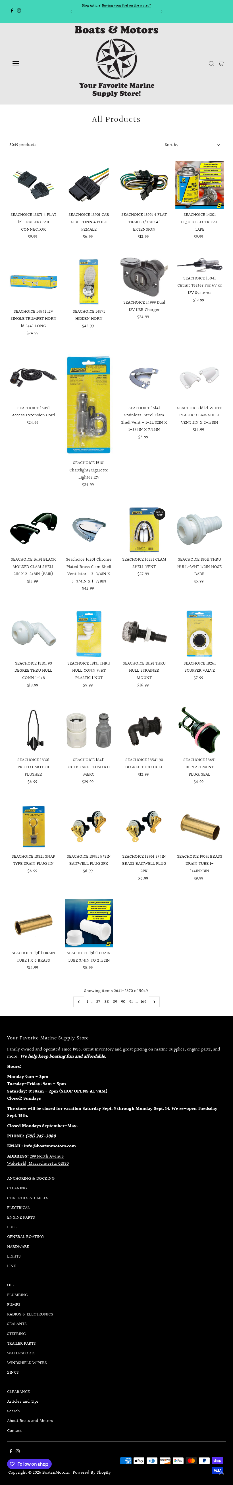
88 (106, 1001)
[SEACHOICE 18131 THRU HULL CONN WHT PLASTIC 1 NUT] (89, 633)
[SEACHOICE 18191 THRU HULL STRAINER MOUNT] (144, 633)
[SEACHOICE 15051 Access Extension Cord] (33, 378)
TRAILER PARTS (21, 1343)
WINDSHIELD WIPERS (27, 1363)
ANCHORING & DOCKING (31, 1178)
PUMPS (13, 1304)
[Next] (161, 11)
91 (131, 1001)
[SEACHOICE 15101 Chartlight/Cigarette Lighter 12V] (89, 405)
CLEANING (17, 1188)
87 (98, 1001)
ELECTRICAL (18, 1208)
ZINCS (13, 1372)
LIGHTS (14, 1256)
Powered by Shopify (92, 1472)
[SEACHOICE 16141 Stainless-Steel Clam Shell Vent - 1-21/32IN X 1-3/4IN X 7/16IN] (144, 378)
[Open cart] (221, 63)
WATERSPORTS (21, 1353)
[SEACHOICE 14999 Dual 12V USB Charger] (144, 277)
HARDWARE (18, 1246)
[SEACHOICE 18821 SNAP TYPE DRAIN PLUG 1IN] (33, 827)
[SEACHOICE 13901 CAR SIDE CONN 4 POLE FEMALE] (89, 185)
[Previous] (71, 11)
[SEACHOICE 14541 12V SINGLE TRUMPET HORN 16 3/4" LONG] (33, 282)
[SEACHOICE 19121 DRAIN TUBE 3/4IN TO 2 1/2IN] (89, 923)
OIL (10, 1285)
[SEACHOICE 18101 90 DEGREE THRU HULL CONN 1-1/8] (33, 633)
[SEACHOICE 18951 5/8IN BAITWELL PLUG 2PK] (89, 827)
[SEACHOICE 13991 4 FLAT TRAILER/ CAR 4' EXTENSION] (144, 185)
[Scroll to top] (221, 1473)
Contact (14, 1430)
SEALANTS (17, 1324)
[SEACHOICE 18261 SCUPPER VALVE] (199, 633)
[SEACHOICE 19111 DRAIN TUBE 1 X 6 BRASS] (33, 923)
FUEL (12, 1227)
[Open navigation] (35, 64)
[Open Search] (211, 63)
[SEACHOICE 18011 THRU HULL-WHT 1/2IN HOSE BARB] (199, 530)
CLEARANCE (18, 1392)
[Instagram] (19, 11)
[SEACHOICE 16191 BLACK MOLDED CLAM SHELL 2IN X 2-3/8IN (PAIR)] (33, 530)
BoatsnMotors (55, 1472)
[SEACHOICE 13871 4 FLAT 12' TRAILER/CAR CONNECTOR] (33, 185)
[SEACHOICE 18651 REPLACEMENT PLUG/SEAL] (199, 730)
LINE (11, 1266)
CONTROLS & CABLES (27, 1198)
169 (143, 1001)
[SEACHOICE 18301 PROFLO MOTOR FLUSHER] (33, 730)
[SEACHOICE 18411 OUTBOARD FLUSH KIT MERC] (89, 730)
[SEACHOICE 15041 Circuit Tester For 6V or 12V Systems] (199, 265)
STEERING (16, 1334)
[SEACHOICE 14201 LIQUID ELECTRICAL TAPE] (199, 185)
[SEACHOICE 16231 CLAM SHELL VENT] (144, 530)
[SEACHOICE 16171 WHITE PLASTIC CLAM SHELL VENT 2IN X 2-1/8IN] (199, 378)
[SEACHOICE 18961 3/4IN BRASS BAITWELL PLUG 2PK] (144, 827)
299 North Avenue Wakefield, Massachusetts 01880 (38, 1160)
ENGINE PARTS (21, 1217)
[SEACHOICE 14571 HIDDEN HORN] (89, 282)
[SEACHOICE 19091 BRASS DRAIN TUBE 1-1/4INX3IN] (199, 827)
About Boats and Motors (30, 1421)
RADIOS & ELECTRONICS (30, 1314)
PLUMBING (17, 1295)
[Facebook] (11, 11)
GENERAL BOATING (25, 1236)
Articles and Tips (23, 1401)
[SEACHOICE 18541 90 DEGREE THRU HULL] (144, 730)
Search (13, 1411)
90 (123, 1001)
